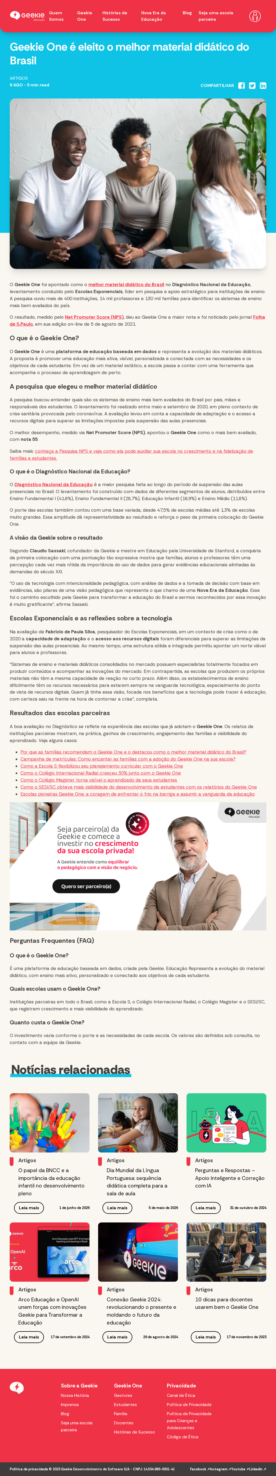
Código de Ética (182, 1437)
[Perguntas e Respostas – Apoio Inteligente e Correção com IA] (226, 1122)
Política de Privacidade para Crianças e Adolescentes (189, 1421)
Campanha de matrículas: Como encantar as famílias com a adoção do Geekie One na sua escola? (128, 759)
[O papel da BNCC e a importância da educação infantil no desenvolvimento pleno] (49, 1122)
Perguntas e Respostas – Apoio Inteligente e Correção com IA (230, 1178)
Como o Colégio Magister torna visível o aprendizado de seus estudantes (98, 780)
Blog (187, 13)
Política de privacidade (29, 1469)
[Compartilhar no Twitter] (252, 85)
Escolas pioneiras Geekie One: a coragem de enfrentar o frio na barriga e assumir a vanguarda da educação (137, 794)
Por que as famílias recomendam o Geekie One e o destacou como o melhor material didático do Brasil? (133, 752)
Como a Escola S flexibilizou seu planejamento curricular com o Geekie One (101, 766)
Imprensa (70, 1404)
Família (120, 1414)
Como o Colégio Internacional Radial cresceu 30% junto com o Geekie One (100, 773)
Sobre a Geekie (79, 1385)
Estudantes (125, 1404)
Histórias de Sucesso (134, 1432)
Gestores (123, 1395)
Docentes (123, 1423)
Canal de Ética (181, 1395)
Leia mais (29, 1208)
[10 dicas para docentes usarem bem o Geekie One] (226, 1252)
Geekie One (128, 1385)
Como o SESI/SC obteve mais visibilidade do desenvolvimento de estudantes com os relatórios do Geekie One (138, 787)
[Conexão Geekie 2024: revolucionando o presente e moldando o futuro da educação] (138, 1252)
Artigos (19, 78)
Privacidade (181, 1385)
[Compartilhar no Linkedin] (263, 85)
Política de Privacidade (189, 1404)
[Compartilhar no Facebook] (241, 85)
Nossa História (75, 1395)
